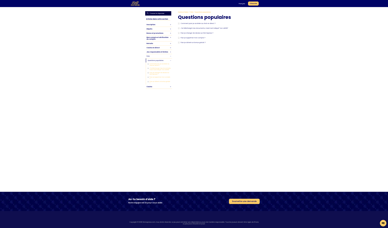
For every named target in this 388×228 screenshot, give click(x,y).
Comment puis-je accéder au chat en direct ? (159, 64)
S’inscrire (253, 3)
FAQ (191, 12)
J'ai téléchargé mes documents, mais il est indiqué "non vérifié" (160, 69)
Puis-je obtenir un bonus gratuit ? (160, 82)
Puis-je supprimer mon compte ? (160, 77)
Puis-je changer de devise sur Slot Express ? (159, 73)
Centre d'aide (183, 12)
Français (242, 4)
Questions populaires (203, 12)
